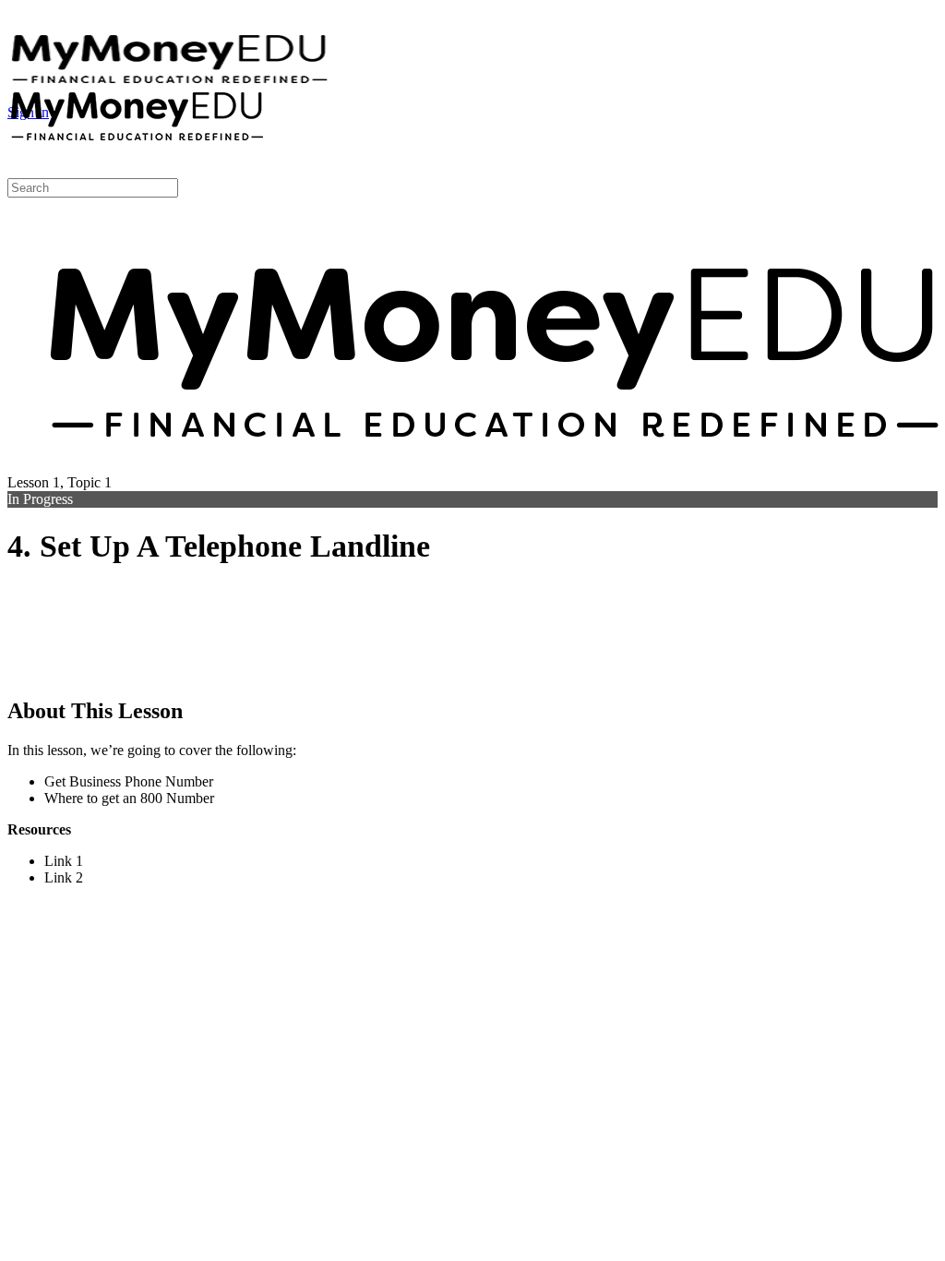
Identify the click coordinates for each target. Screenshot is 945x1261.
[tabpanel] (472, 737)
